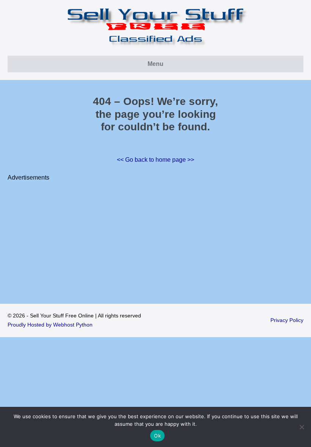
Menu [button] (155, 64)
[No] (301, 427)
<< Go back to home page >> (155, 159)
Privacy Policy (286, 320)
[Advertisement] (155, 236)
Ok (157, 436)
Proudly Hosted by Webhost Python (50, 325)
